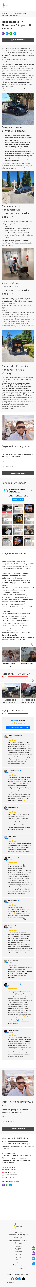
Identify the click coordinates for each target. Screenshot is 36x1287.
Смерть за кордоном (18, 1268)
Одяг (18, 1262)
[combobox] (4, 466)
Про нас (18, 1243)
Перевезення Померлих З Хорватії (11, 15)
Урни (18, 1260)
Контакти (18, 1254)
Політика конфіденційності (18, 1275)
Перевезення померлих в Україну (17, 13)
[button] (31, 6)
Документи (18, 1265)
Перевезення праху (18, 1240)
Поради (18, 1246)
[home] (5, 6)
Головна (4, 13)
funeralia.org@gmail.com (10, 1181)
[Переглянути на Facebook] (5, 736)
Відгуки (18, 1249)
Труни (18, 1257)
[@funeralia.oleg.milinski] (5, 491)
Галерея (18, 1251)
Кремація (18, 1237)
